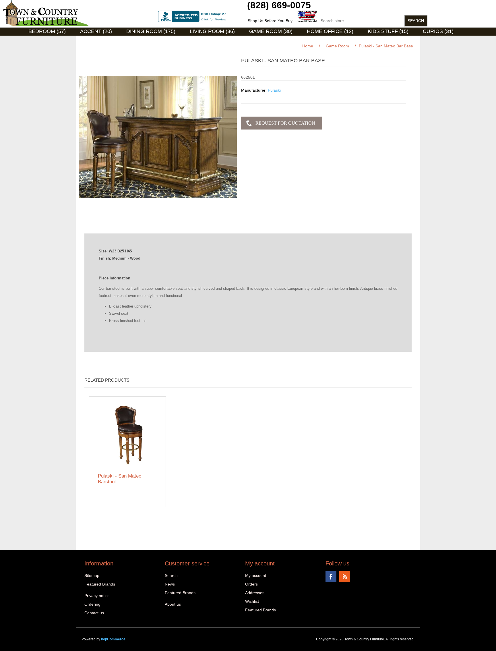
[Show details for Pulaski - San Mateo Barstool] (127, 435)
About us (173, 604)
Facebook (331, 576)
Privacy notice (97, 595)
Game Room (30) (270, 31)
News (170, 584)
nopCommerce (113, 639)
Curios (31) (438, 31)
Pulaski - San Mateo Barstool (119, 478)
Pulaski (274, 90)
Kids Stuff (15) (388, 31)
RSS (344, 576)
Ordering (92, 604)
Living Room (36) (212, 31)
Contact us (94, 613)
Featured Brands (99, 584)
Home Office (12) (330, 31)
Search (171, 575)
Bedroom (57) (47, 31)
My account (255, 575)
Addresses (254, 592)
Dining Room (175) (150, 31)
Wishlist (252, 601)
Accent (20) (96, 31)
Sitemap (91, 575)
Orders (251, 584)
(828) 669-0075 (279, 5)
